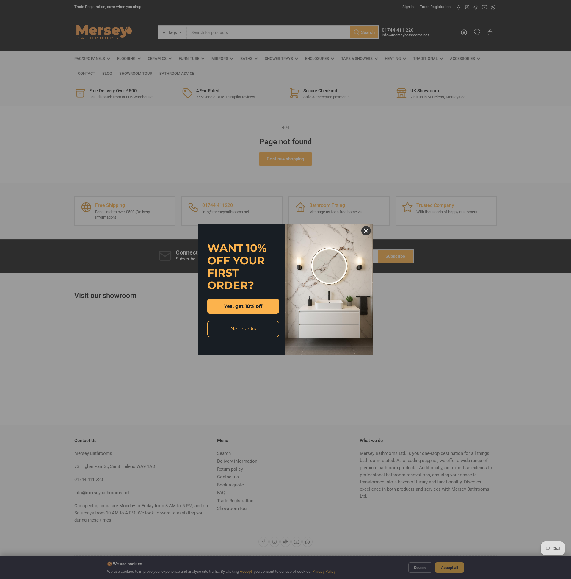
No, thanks (243, 329)
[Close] (366, 231)
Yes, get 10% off (243, 306)
